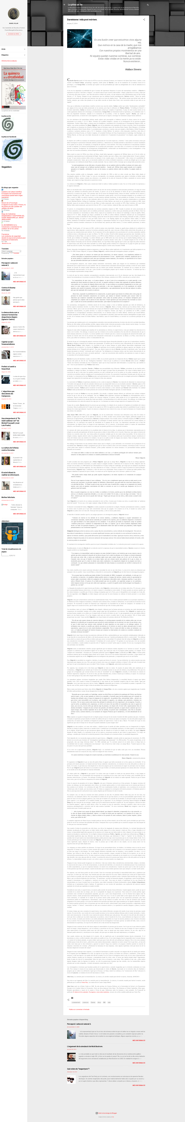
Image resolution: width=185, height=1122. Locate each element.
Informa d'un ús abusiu (9, 61)
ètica (99, 1002)
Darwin (93, 1002)
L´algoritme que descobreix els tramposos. (8, 393)
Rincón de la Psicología (9, 203)
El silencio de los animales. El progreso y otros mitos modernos (91, 992)
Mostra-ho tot (6, 243)
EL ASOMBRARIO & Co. (9, 225)
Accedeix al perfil (13, 34)
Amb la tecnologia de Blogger (107, 1113)
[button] (144, 19)
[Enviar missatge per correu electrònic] (72, 998)
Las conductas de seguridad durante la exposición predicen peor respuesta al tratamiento (14, 238)
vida (109, 1002)
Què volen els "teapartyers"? (78, 1069)
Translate (16, 253)
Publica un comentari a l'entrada (79, 1009)
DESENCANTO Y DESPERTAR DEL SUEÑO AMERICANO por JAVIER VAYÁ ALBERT (13, 217)
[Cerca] (148, 5)
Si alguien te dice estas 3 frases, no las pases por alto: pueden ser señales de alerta (14, 206)
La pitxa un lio (75, 4)
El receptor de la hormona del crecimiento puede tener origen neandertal (12, 195)
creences (85, 1002)
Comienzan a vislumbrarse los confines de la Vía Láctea (12, 228)
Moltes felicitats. (8, 497)
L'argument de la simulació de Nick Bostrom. (85, 1046)
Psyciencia (5, 234)
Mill (104, 1002)
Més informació (139, 1040)
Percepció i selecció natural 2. (79, 1024)
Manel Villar (13, 23)
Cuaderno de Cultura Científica (12, 192)
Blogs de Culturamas (9, 214)
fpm (113, 1117)
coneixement (76, 1002)
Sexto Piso (85, 982)
